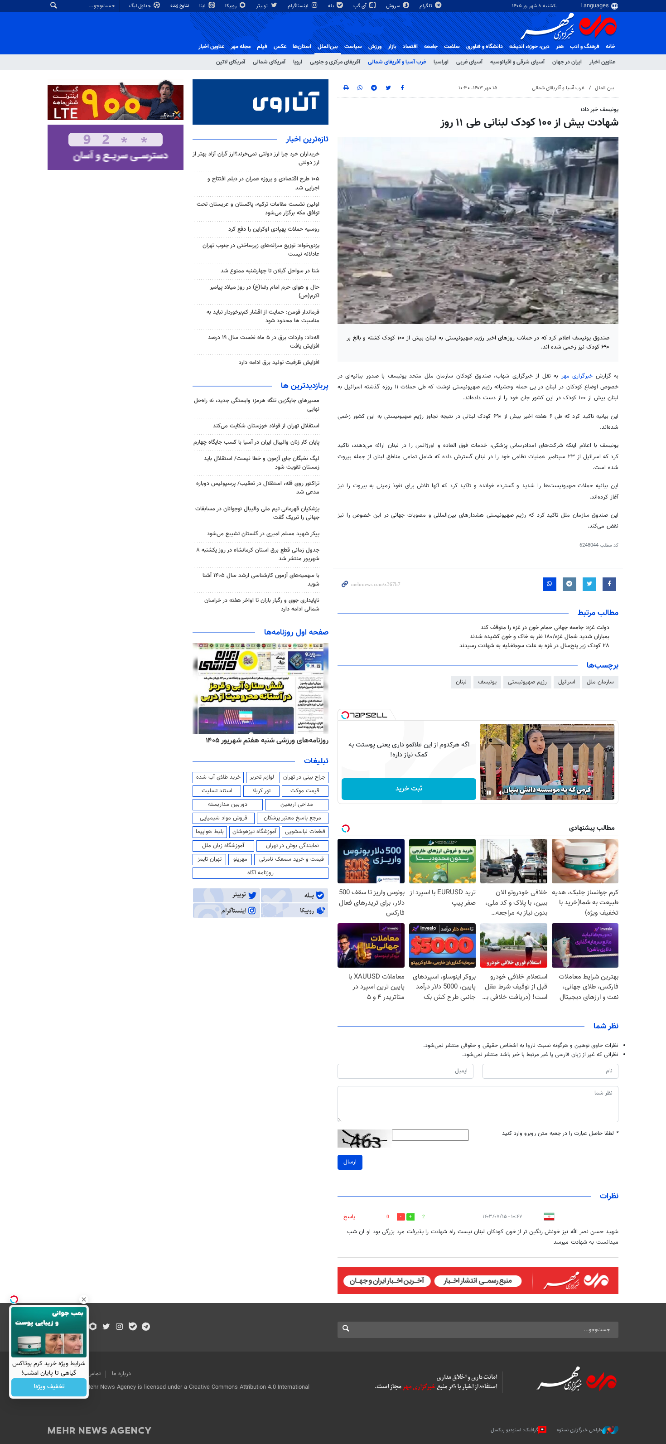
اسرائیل (566, 682)
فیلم (262, 46)
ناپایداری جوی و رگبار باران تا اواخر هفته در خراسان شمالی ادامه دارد (261, 605)
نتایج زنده (180, 6)
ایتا (203, 6)
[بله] (132, 1327)
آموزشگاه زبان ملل (223, 845)
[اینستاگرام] (119, 1327)
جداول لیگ (140, 6)
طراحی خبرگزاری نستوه (579, 1430)
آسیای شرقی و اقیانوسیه (517, 62)
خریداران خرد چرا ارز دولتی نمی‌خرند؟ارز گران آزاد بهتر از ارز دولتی (256, 158)
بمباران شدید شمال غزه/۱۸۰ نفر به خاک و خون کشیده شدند (539, 636)
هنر (560, 46)
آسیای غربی (469, 62)
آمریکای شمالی (269, 62)
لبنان (461, 682)
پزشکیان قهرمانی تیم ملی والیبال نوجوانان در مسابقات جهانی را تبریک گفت (257, 513)
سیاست (353, 46)
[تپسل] (345, 715)
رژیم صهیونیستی (527, 682)
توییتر (262, 6)
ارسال (350, 1162)
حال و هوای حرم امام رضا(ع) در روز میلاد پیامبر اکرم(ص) (264, 291)
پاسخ (349, 1216)
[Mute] (501, 792)
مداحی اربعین (296, 804)
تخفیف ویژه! (49, 1387)
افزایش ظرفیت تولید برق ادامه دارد (279, 362)
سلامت (452, 46)
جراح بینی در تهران (304, 777)
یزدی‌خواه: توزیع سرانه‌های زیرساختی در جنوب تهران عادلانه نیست (261, 250)
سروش (393, 6)
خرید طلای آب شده (218, 777)
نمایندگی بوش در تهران (292, 845)
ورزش (374, 46)
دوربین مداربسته (227, 804)
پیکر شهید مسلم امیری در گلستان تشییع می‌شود (263, 533)
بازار (392, 46)
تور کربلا (261, 790)
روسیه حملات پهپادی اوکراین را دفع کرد (273, 229)
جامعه (431, 46)
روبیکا (231, 6)
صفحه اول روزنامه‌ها (296, 633)
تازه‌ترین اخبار (307, 139)
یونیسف (487, 682)
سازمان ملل (600, 682)
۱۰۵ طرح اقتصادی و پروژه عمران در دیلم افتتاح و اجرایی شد (263, 183)
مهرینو (240, 859)
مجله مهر (241, 46)
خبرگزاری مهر (578, 376)
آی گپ (360, 6)
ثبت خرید (409, 789)
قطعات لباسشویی (305, 831)
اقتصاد (410, 46)
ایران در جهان (567, 62)
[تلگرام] (145, 1327)
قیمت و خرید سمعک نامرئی (291, 859)
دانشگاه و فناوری (484, 46)
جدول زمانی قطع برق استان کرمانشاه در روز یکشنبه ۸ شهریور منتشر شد (257, 554)
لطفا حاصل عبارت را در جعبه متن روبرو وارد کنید (560, 1133)
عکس (280, 46)
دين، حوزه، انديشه (529, 46)
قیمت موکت (304, 790)
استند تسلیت (217, 790)
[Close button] (83, 1299)
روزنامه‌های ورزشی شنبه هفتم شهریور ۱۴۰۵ (267, 740)
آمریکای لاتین (230, 62)
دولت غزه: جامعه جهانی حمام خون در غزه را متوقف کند (545, 627)
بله (331, 6)
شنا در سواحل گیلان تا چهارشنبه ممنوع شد (270, 271)
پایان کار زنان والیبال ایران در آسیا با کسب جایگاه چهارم (256, 442)
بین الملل (604, 88)
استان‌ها (302, 46)
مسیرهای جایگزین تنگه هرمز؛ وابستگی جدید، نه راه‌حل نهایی (256, 405)
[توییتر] (106, 1327)
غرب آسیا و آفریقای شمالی (397, 62)
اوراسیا (441, 62)
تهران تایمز (210, 859)
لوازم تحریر (262, 777)
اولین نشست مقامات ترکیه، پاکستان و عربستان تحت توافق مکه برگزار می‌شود (258, 209)
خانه (610, 46)
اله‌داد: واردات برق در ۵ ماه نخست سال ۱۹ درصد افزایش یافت (263, 342)
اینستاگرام (299, 6)
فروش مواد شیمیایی (223, 818)
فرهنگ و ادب (584, 46)
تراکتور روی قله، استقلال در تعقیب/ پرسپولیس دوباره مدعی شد (257, 488)
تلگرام (427, 6)
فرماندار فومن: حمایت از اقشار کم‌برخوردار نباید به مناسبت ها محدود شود (263, 316)
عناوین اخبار (602, 62)
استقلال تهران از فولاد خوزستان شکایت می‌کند (266, 426)
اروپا (297, 62)
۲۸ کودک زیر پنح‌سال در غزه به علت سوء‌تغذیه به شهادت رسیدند (534, 645)
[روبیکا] (93, 1327)
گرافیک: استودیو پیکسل (514, 1430)
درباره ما (121, 1373)
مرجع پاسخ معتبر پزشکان (292, 818)
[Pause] (488, 792)
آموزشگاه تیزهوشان (254, 831)
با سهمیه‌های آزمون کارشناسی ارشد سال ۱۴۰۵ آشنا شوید (261, 580)
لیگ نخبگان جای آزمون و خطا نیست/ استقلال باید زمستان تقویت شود (261, 463)
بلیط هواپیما (210, 831)
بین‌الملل (328, 46)
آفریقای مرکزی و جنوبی (335, 62)
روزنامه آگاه (260, 872)
